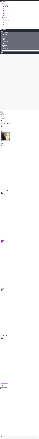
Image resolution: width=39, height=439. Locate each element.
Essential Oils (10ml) (5, 6)
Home (0, 113)
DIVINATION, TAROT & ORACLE (5, 13)
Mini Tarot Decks (5, 42)
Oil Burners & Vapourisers (5, 35)
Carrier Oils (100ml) (5, 5)
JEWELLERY (3, 21)
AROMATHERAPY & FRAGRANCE (5, 4)
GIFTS (3, 16)
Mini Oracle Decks (5, 14)
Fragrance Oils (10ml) (5, 7)
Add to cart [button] (2, 193)
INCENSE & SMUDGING (4, 17)
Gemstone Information (3, 2)
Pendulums (4, 10)
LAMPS (3, 22)
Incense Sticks (4, 19)
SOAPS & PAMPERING (4, 49)
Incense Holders (5, 18)
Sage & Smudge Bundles (6, 20)
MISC (2, 23)
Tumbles (4, 12)
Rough (4, 11)
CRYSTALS (3, 8)
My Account (2, 24)
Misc (3, 9)
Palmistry (4, 15)
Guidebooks (2, 3)
